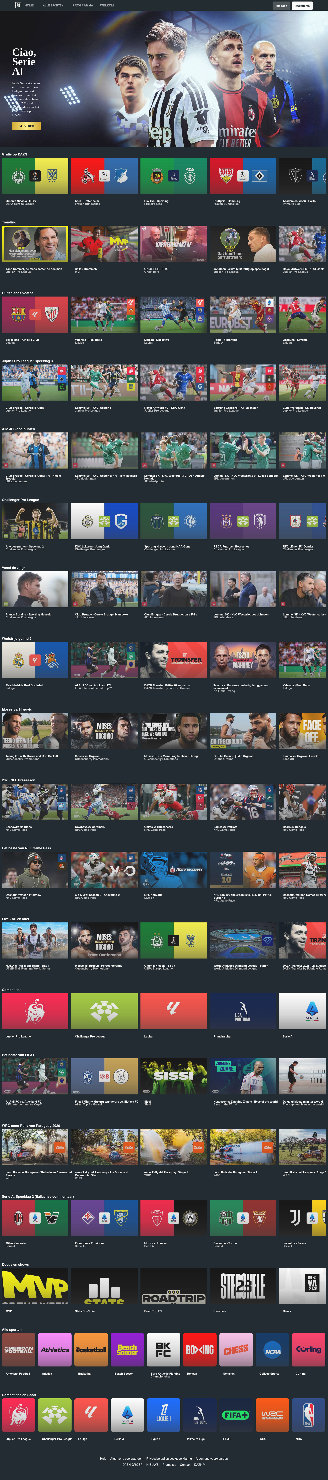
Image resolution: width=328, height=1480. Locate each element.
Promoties (169, 1464)
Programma (83, 5)
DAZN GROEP (132, 1464)
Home (29, 5)
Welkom (107, 5)
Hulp (103, 1458)
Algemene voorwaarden (126, 1458)
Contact (185, 1464)
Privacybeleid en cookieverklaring (169, 1458)
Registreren (302, 6)
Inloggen (281, 6)
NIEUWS (152, 1464)
